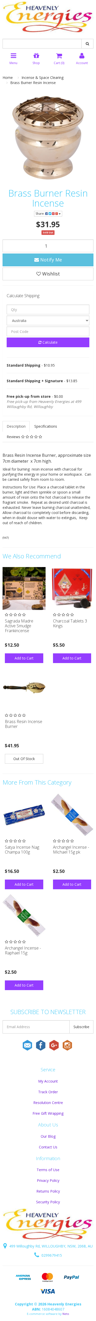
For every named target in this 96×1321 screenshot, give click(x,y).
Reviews (14, 436)
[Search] (87, 44)
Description (16, 426)
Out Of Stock (24, 758)
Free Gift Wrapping (48, 1113)
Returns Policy (48, 1191)
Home (8, 77)
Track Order (48, 1091)
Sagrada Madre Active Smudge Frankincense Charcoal (19, 628)
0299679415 (51, 1255)
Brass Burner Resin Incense (33, 82)
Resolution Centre (48, 1102)
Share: (40, 213)
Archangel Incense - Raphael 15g (23, 950)
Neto (65, 1314)
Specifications (45, 426)
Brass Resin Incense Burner (23, 724)
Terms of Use (48, 1169)
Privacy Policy (48, 1180)
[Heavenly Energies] (48, 17)
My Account (48, 1081)
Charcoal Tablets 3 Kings (70, 623)
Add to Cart (24, 658)
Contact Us (48, 1147)
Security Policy (48, 1201)
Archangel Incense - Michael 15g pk (71, 849)
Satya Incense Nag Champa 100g (22, 849)
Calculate (49, 342)
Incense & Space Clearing (42, 77)
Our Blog (48, 1136)
